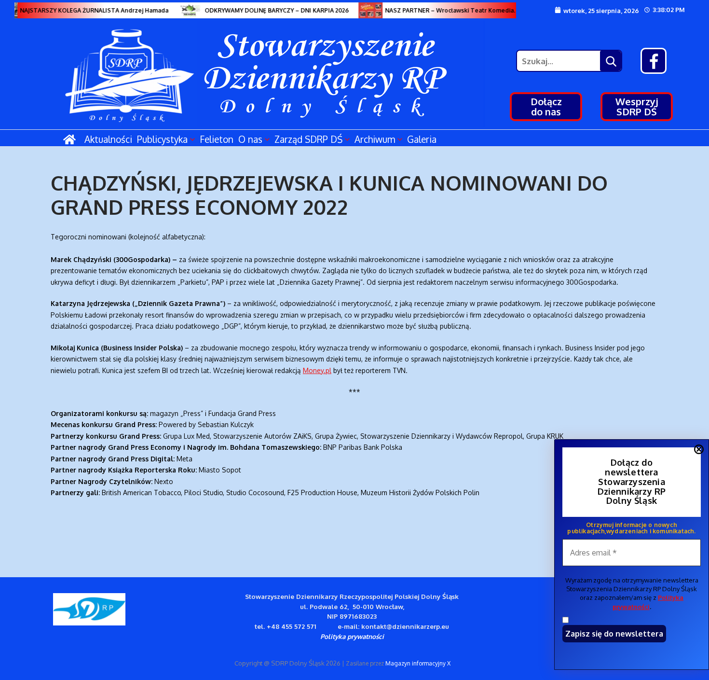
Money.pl (317, 370)
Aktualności (108, 139)
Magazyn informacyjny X (417, 663)
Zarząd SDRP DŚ (308, 139)
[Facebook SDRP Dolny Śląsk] (654, 61)
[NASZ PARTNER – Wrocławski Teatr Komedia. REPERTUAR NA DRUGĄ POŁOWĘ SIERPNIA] (366, 10)
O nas (250, 139)
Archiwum (374, 139)
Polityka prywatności (352, 636)
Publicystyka (162, 139)
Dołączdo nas (546, 106)
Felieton (216, 139)
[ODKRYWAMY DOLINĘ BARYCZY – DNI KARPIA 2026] (185, 10)
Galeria (421, 139)
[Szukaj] (610, 61)
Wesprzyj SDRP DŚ (636, 106)
